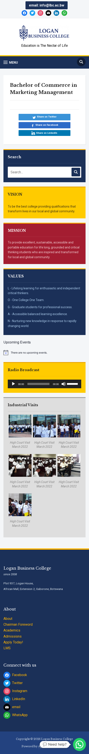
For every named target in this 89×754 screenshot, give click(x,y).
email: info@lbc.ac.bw (46, 5)
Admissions (12, 636)
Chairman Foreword (18, 624)
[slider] (73, 383)
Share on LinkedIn (46, 133)
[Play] (13, 384)
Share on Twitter (46, 116)
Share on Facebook (46, 125)
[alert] (44, 352)
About (7, 619)
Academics (11, 630)
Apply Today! (13, 642)
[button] (10, 62)
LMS (7, 648)
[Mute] (63, 384)
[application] (44, 384)
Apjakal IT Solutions (52, 746)
